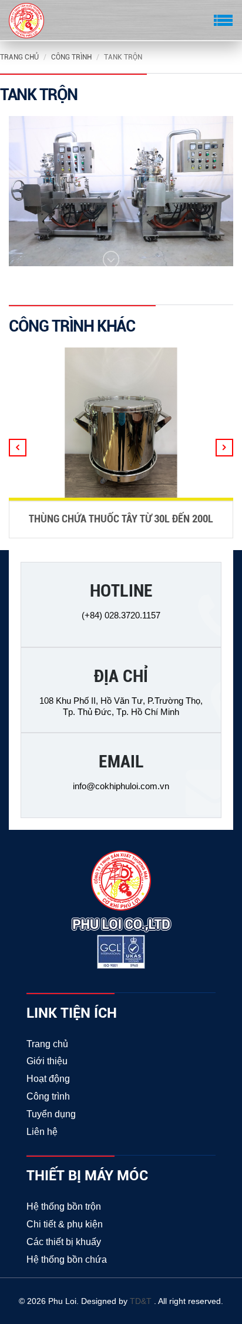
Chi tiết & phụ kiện (64, 1224)
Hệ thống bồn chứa (66, 1260)
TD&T (142, 1301)
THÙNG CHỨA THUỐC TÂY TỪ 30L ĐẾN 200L (121, 518)
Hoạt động (48, 1079)
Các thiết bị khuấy (63, 1242)
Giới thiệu (47, 1061)
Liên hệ (42, 1132)
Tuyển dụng (51, 1114)
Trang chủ (19, 57)
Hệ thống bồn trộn (63, 1206)
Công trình (71, 57)
